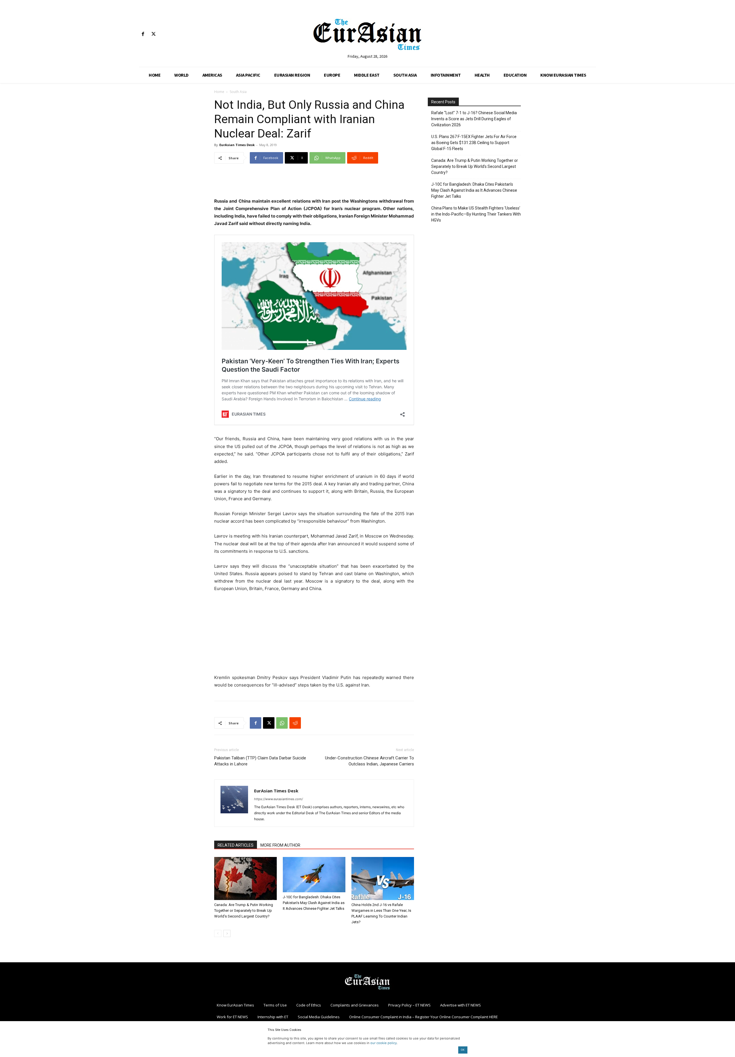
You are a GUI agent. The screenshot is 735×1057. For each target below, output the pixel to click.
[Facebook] (143, 34)
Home (219, 91)
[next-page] (227, 933)
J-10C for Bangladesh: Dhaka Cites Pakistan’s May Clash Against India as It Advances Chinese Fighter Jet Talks (314, 903)
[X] (153, 34)
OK (463, 1049)
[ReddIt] (295, 723)
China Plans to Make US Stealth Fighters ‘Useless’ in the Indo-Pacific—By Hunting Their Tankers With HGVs (476, 214)
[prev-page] (217, 933)
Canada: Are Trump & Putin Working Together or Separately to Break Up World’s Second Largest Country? (243, 910)
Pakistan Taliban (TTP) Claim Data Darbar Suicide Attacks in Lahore (260, 761)
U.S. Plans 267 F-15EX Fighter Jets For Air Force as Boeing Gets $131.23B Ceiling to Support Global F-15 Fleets (474, 142)
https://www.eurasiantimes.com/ (278, 799)
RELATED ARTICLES (236, 845)
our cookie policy (383, 1043)
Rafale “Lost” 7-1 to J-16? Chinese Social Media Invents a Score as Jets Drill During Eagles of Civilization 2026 (474, 118)
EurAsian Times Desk (237, 145)
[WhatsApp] (282, 723)
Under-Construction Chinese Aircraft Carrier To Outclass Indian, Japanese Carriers (369, 761)
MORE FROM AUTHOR (280, 845)
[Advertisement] (314, 182)
